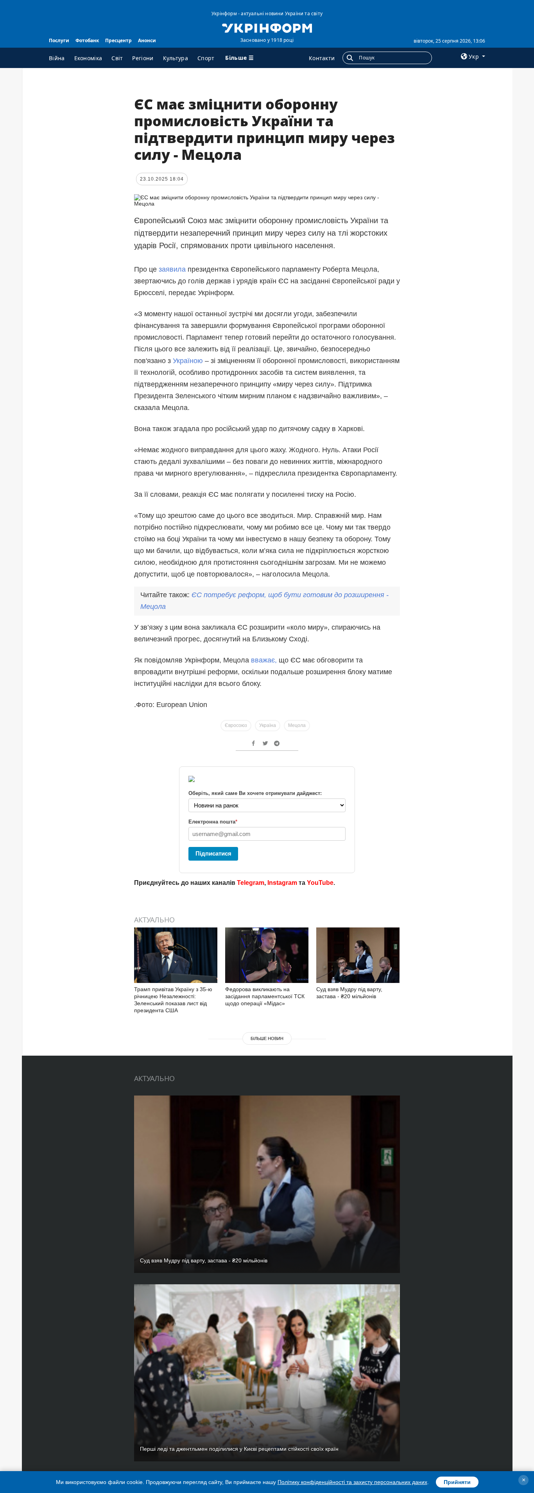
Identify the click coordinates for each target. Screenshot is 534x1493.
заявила (172, 269)
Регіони (142, 58)
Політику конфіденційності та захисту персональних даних (352, 1482)
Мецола (297, 725)
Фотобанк (87, 40)
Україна (267, 725)
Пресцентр (118, 40)
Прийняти (457, 1482)
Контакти (322, 58)
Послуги (59, 40)
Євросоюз (236, 725)
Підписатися (213, 853)
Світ (117, 58)
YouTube (320, 882)
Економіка (88, 58)
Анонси (147, 40)
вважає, (264, 660)
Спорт (206, 58)
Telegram (250, 882)
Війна (57, 58)
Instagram (282, 882)
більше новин (267, 1038)
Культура (175, 58)
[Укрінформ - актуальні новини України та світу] (267, 27)
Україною (188, 361)
